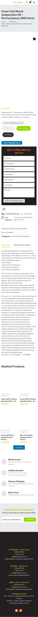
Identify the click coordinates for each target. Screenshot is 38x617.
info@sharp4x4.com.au (19, 557)
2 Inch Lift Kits (16, 236)
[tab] (5, 245)
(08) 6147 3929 (19, 568)
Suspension (13, 22)
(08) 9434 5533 (19, 585)
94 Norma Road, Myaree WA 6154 (19, 575)
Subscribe (30, 519)
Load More (19, 447)
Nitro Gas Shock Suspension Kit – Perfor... (26, 437)
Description (5, 245)
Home (3, 22)
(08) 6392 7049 (19, 552)
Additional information (22, 245)
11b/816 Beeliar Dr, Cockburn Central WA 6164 (19, 559)
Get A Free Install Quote (14, 201)
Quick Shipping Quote (11, 143)
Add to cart (23, 128)
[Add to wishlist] (4, 209)
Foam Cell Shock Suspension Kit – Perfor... (7, 437)
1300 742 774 (19, 554)
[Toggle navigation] (34, 2)
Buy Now (8, 135)
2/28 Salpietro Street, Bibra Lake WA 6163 (19, 589)
